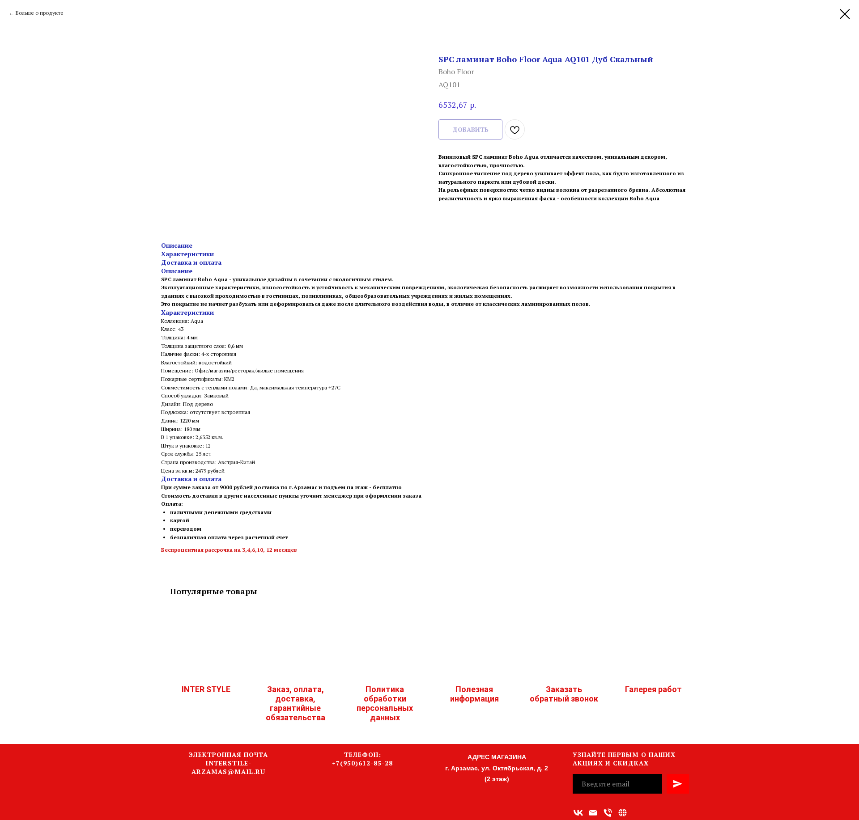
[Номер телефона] (607, 812)
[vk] (578, 812)
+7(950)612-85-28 (362, 763)
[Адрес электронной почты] (593, 812)
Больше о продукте (40, 12)
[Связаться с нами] (622, 812)
